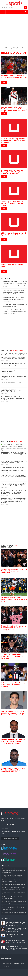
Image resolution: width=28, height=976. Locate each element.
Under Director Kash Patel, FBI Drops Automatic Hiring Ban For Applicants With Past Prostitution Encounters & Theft (14, 461)
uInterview (22, 965)
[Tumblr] (10, 824)
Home (2, 48)
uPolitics (4, 966)
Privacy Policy (5, 963)
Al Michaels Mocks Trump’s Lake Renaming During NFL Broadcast (12, 370)
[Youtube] (9, 7)
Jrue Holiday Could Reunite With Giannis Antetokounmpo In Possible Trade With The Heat (14, 292)
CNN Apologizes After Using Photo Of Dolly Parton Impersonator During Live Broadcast (13, 357)
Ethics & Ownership (13, 965)
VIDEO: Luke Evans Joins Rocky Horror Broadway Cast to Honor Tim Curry (11, 383)
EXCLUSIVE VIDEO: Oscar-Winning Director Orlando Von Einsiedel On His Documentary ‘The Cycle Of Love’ (13, 398)
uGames (10, 966)
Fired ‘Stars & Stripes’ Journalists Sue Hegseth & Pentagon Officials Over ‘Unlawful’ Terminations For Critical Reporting (13, 492)
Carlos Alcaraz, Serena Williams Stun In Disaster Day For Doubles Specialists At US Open (14, 311)
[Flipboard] (12, 7)
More (4, 82)
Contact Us (4, 965)
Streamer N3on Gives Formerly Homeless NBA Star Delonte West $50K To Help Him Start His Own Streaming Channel (13, 907)
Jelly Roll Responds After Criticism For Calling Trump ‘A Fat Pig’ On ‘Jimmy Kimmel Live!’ (13, 364)
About (11, 963)
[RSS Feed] (16, 824)
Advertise (16, 963)
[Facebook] (2, 7)
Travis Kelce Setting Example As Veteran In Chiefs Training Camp (15, 941)
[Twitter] (5, 7)
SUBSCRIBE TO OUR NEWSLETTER (10, 838)
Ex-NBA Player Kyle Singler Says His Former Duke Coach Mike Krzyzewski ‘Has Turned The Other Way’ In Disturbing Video (15, 283)
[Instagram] (7, 7)
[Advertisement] (14, 31)
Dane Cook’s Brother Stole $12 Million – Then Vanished (13, 377)
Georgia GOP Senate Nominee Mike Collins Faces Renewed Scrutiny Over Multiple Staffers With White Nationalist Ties (13, 477)
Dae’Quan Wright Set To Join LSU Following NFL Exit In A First (15, 935)
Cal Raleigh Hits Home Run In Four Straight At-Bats (15, 884)
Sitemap (22, 963)
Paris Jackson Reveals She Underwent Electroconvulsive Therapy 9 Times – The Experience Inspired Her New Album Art (12, 390)
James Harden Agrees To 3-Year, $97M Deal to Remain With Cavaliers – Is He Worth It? (17, 948)
